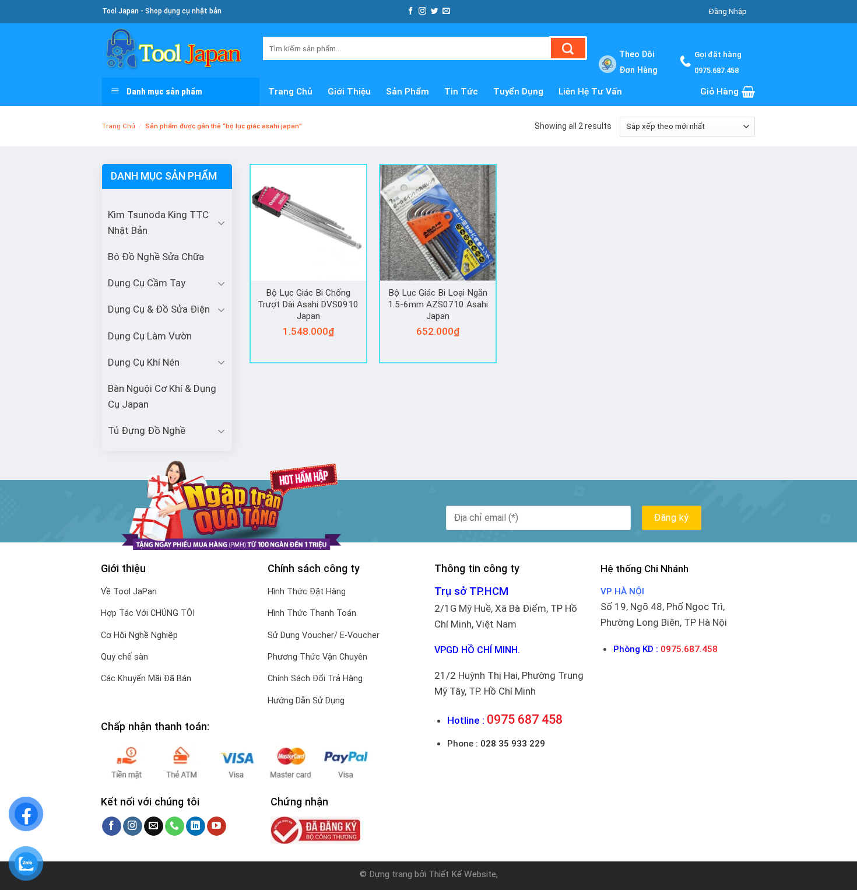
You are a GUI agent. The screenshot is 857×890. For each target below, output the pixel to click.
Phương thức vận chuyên (317, 657)
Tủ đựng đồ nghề (146, 430)
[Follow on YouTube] (216, 826)
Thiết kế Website (462, 874)
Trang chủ (290, 91)
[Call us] (174, 826)
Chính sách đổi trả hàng (315, 679)
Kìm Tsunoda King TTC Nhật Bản (158, 222)
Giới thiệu (349, 91)
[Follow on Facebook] (411, 11)
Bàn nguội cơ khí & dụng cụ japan (162, 396)
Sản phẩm (407, 91)
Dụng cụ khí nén (144, 362)
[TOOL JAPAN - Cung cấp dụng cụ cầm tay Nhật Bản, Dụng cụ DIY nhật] (173, 50)
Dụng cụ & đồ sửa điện (159, 309)
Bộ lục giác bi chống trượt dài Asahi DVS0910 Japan (308, 304)
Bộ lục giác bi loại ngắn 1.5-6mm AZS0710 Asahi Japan (438, 304)
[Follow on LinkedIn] (195, 826)
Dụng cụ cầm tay (146, 283)
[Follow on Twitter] (434, 11)
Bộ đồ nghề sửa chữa (156, 256)
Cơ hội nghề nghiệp (139, 635)
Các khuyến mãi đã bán (146, 679)
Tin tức (461, 91)
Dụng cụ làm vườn (150, 336)
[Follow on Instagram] (422, 11)
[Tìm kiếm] (568, 48)
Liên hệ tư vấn (590, 91)
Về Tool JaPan (129, 592)
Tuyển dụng (518, 91)
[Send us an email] (446, 11)
